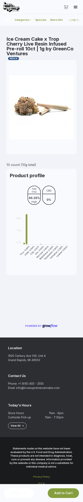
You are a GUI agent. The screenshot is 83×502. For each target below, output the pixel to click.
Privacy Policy (41, 476)
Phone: (12, 383)
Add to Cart (63, 493)
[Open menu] (75, 7)
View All (16, 425)
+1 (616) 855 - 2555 (31, 383)
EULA (41, 483)
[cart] (66, 7)
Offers (15, 493)
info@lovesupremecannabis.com (38, 388)
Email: (11, 388)
